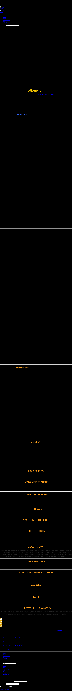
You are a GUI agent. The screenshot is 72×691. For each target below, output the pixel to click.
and (47, 94)
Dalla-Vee (43, 94)
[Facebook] (36, 619)
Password (2, 684)
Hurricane (5, 641)
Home (4, 17)
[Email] (36, 624)
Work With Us (6, 20)
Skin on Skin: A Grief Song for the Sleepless (13, 645)
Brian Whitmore (19, 540)
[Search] (3, 665)
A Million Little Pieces (8, 649)
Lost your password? (5, 689)
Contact (5, 22)
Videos (4, 18)
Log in (10, 686)
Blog (4, 21)
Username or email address (7, 681)
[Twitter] (36, 621)
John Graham (51, 94)
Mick (39, 94)
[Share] (36, 626)
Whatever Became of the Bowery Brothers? (13, 637)
